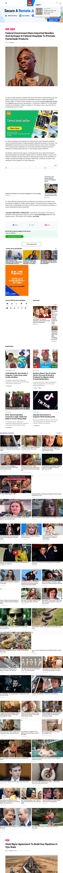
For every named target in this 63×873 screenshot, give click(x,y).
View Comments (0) (31, 244)
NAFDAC (11, 103)
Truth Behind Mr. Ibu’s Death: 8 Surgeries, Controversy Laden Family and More (16, 375)
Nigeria (12, 29)
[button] (6, 3)
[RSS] (10, 308)
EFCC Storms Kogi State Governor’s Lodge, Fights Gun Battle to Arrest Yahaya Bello (16, 417)
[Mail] (22, 308)
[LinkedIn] (14, 308)
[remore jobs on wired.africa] (31, 14)
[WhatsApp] (18, 308)
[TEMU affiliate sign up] (16, 280)
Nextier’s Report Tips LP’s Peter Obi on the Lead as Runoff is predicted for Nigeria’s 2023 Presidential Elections (44, 376)
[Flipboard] (7, 308)
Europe (34, 412)
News (7, 29)
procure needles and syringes (48, 101)
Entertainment (8, 370)
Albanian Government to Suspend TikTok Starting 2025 (44, 416)
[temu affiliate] (31, 124)
